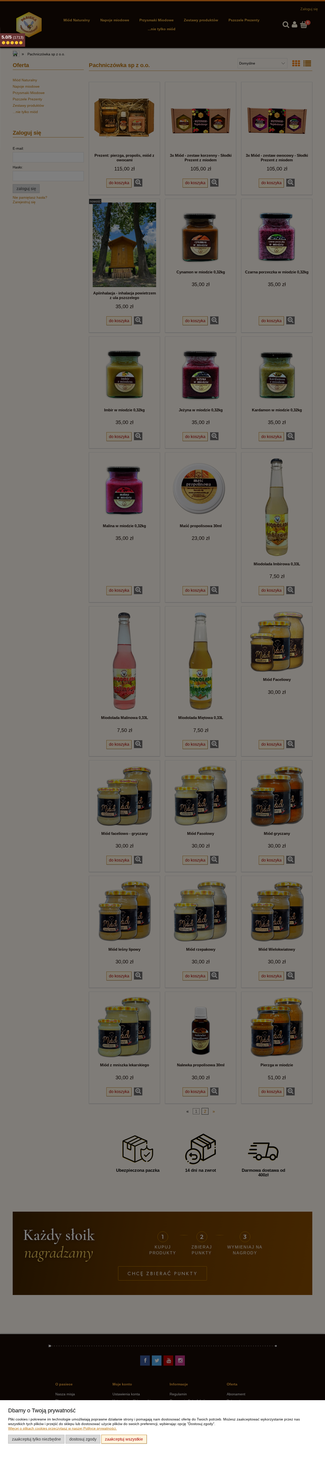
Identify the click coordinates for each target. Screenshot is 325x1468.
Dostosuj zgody (82, 1439)
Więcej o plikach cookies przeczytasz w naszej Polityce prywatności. (62, 1428)
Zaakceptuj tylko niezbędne (36, 1439)
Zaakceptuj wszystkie (124, 1439)
